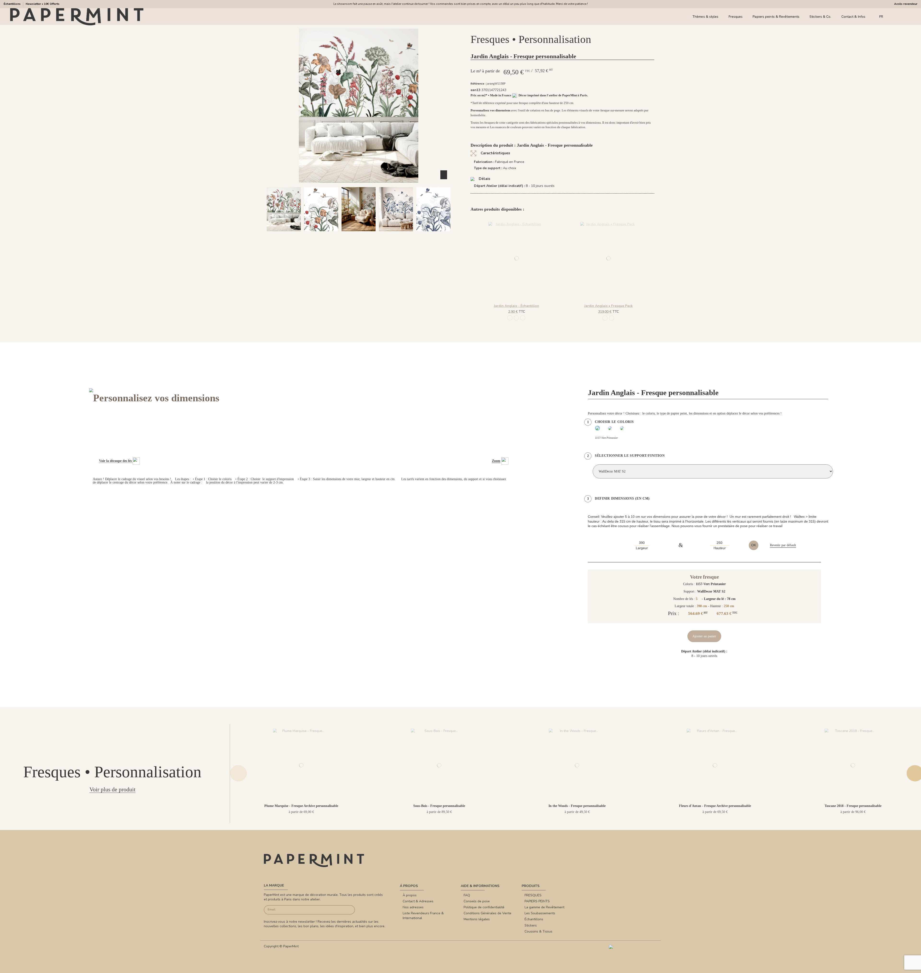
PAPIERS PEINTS (537, 901)
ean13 (475, 90)
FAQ (467, 895)
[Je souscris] (345, 910)
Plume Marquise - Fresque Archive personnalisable (301, 806)
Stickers (531, 925)
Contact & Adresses (418, 901)
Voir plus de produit (112, 789)
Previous (238, 773)
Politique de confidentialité (484, 907)
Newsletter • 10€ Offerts (42, 4)
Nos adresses (413, 907)
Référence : (478, 84)
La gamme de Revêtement (544, 907)
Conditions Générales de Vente (487, 913)
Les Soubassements (540, 913)
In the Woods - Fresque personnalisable (577, 806)
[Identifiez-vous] (901, 16)
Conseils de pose (477, 901)
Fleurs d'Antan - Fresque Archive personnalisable (715, 806)
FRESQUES (533, 895)
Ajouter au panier (704, 636)
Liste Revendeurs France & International (423, 915)
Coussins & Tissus (538, 931)
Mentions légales (477, 919)
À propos (410, 895)
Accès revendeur (905, 4)
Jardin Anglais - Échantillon (516, 306)
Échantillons (12, 4)
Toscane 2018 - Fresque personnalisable (853, 806)
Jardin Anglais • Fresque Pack (608, 306)
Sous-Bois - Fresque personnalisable (439, 806)
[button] (335, 235)
